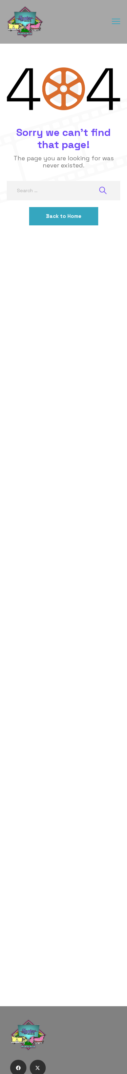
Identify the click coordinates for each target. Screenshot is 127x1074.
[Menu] (116, 21)
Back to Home (63, 216)
